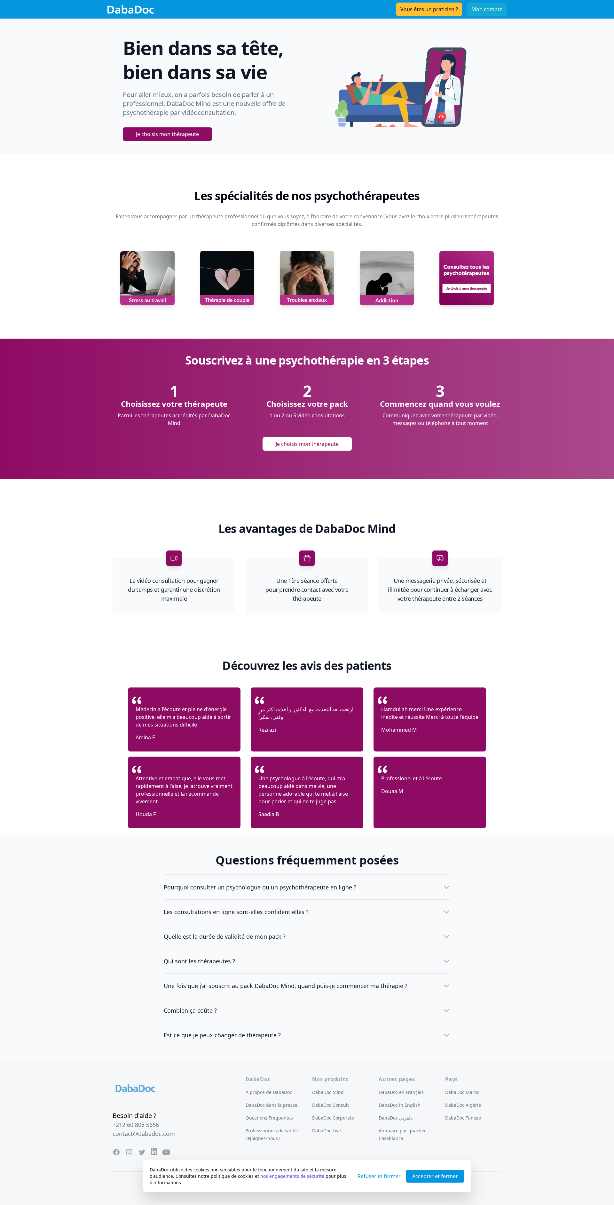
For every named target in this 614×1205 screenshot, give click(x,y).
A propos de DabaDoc (269, 1092)
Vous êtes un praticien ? (429, 9)
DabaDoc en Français (401, 1092)
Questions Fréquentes (269, 1118)
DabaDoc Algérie (463, 1105)
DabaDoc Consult (330, 1105)
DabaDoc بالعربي (396, 1118)
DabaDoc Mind (328, 1092)
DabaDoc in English (400, 1105)
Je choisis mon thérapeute (167, 134)
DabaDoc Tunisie (463, 1118)
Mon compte (486, 9)
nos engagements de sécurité (292, 1176)
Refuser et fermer (379, 1176)
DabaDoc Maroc (462, 1092)
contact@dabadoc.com (144, 1133)
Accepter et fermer (435, 1176)
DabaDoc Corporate (333, 1118)
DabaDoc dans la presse (271, 1105)
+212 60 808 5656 (136, 1125)
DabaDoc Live (326, 1131)
